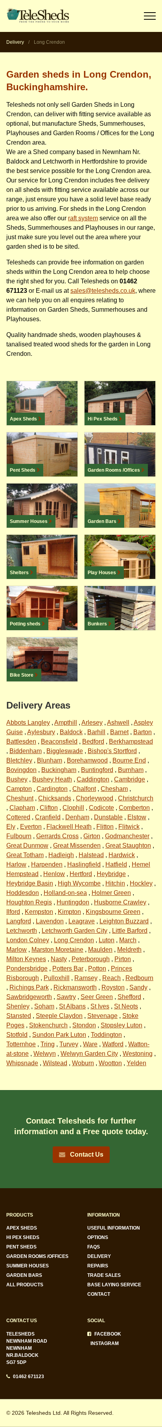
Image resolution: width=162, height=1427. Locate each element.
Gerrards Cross (57, 836)
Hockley (141, 883)
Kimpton (69, 911)
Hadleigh (61, 855)
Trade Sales (104, 1275)
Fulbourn (18, 836)
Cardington (52, 788)
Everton (31, 826)
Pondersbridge (27, 968)
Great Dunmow (27, 845)
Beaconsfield (59, 741)
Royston (113, 987)
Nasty (59, 959)
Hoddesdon (22, 892)
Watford (112, 1044)
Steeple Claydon (59, 1015)
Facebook (107, 1334)
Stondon (84, 1025)
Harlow (16, 864)
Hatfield (116, 864)
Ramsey (86, 978)
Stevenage (102, 1015)
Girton (91, 836)
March (127, 940)
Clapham (22, 807)
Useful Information (113, 1228)
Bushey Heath (52, 779)
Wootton (110, 1063)
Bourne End (129, 760)
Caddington (93, 779)
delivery (17, 42)
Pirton (122, 959)
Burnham (131, 770)
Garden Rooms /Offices (37, 1256)
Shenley (17, 1006)
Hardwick (122, 855)
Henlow (54, 874)
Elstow (136, 817)
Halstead (91, 855)
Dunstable (108, 817)
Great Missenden (77, 845)
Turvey (68, 1044)
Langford (18, 921)
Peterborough (91, 959)
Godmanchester (127, 836)
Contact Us (85, 1154)
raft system (83, 218)
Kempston (39, 911)
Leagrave (81, 921)
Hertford (81, 874)
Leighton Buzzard (124, 921)
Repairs (97, 1266)
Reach (111, 978)
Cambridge (129, 779)
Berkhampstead (131, 741)
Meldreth (129, 949)
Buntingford (97, 770)
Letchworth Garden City (74, 930)
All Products (24, 1284)
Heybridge (111, 874)
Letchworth (21, 930)
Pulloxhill (57, 978)
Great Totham (25, 855)
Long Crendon (74, 940)
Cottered (18, 817)
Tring (47, 1044)
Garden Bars (24, 1275)
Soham (44, 1006)
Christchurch (135, 798)
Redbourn (139, 978)
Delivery (99, 1256)
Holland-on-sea (65, 892)
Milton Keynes (26, 959)
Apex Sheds (21, 1228)
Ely (10, 826)
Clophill (73, 807)
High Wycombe (79, 883)
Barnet (119, 732)
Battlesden (21, 741)
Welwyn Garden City (89, 1053)
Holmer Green (111, 892)
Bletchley (19, 760)
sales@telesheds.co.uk (102, 290)
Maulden (100, 949)
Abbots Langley (28, 722)
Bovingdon (21, 770)
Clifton (49, 807)
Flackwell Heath (69, 826)
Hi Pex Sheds (22, 1237)
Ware (90, 1044)
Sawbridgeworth (29, 997)
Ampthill (65, 722)
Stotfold (17, 1034)
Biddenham (25, 751)
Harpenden (47, 864)
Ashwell (118, 722)
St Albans (72, 1006)
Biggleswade (64, 751)
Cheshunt (19, 798)
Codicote (101, 807)
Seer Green (97, 997)
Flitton (105, 826)
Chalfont (84, 788)
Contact (98, 1294)
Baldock (71, 732)
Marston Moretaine (57, 949)
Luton (106, 940)
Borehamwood (87, 760)
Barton (142, 732)
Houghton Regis (29, 902)
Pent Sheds (21, 1247)
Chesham (114, 788)
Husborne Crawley (120, 902)
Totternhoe (21, 1044)
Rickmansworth (75, 987)
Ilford (13, 911)
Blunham (49, 760)
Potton (97, 968)
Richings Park (29, 987)
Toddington (106, 1034)
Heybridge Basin (29, 883)
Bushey (17, 779)
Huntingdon (73, 902)
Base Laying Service (114, 1284)
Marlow (16, 949)
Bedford (93, 741)
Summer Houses (27, 1266)
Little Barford (129, 930)
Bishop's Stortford (112, 751)
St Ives (99, 1006)
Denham (77, 817)
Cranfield (48, 817)
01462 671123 (28, 1376)
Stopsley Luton (121, 1025)
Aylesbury (41, 732)
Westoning (138, 1053)
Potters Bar (67, 968)
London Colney (27, 940)
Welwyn (44, 1053)
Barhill (96, 732)
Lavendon (50, 921)
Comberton (134, 807)
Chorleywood (94, 798)
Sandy (138, 987)
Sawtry (66, 997)
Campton (19, 788)
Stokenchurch (48, 1025)
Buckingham (58, 770)
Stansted (18, 1015)
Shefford (129, 997)
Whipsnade (22, 1063)
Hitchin (115, 883)
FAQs (93, 1247)
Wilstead (55, 1063)
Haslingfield (84, 864)
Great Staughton (128, 845)
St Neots (126, 1006)
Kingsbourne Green (113, 911)
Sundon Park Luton (59, 1034)
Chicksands (54, 798)
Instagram (104, 1343)
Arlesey (92, 722)
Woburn (83, 1063)
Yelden (136, 1063)
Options (97, 1237)
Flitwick (129, 826)
